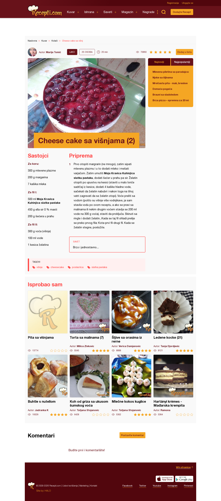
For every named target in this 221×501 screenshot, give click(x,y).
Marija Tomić (53, 52)
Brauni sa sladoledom (165, 94)
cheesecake (57, 267)
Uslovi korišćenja (70, 485)
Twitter (142, 486)
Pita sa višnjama (48, 321)
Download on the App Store (165, 479)
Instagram (172, 486)
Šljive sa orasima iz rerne (131, 321)
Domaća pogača (162, 88)
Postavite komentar (132, 435)
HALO (48, 490)
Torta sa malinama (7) (89, 321)
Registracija (173, 3)
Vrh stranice (183, 467)
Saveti (107, 12)
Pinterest (188, 486)
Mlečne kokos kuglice (131, 385)
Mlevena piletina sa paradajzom (171, 71)
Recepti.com (45, 11)
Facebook (127, 486)
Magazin (127, 12)
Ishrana (89, 12)
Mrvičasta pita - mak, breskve (170, 83)
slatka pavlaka (99, 267)
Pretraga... (163, 12)
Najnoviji (159, 61)
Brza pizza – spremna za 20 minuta (171, 100)
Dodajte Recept (182, 11)
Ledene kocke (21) (173, 321)
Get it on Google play (184, 479)
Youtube (157, 486)
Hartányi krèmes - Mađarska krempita (173, 385)
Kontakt (93, 485)
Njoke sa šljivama (163, 77)
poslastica (77, 267)
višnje (40, 267)
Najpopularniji (182, 61)
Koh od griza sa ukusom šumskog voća (89, 385)
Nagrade (148, 12)
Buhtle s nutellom (48, 385)
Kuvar (71, 12)
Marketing (84, 485)
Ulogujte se (187, 3)
